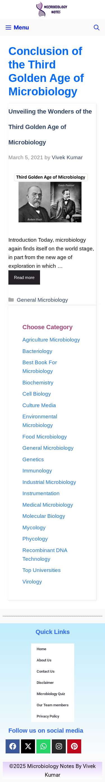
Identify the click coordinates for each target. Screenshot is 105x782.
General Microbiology (42, 300)
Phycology (35, 539)
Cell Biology (36, 394)
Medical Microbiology (47, 505)
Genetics (33, 459)
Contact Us (46, 671)
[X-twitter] (28, 746)
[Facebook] (13, 746)
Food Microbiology (44, 437)
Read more (24, 277)
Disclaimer (45, 682)
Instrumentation (41, 493)
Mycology (34, 527)
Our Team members (53, 705)
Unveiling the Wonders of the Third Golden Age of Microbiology (50, 127)
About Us (44, 660)
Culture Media (39, 405)
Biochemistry (37, 383)
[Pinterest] (74, 746)
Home (41, 649)
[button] (96, 27)
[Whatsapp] (43, 746)
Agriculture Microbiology (51, 340)
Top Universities (41, 570)
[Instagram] (59, 746)
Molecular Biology (43, 516)
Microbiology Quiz (51, 694)
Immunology (37, 471)
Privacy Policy (48, 716)
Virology (32, 582)
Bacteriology (37, 351)
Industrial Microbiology (49, 482)
